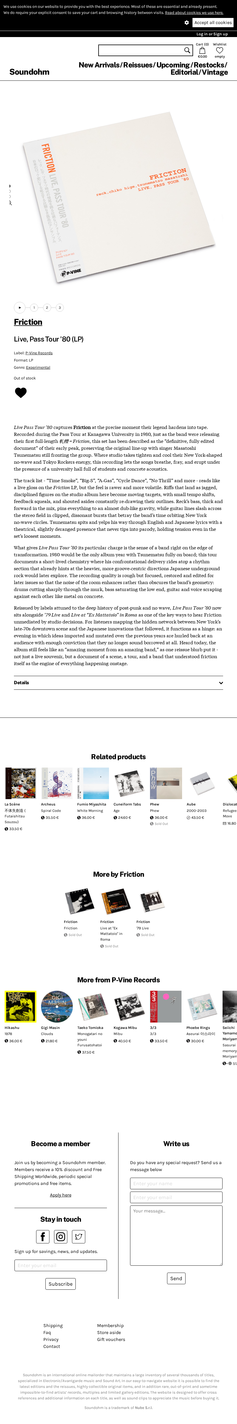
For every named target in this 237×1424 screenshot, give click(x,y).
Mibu (118, 1034)
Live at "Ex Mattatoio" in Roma (111, 934)
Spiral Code (51, 810)
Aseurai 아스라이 (200, 1034)
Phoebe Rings (198, 1027)
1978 (8, 1034)
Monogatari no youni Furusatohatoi (89, 1039)
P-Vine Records (39, 353)
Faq (47, 1332)
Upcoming (173, 64)
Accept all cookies (213, 22)
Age (117, 810)
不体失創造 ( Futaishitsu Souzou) (15, 816)
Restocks (209, 64)
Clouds (47, 1034)
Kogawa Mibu (125, 1027)
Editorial (184, 72)
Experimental (38, 367)
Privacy (50, 1339)
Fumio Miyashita (91, 804)
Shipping (53, 1325)
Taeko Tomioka (90, 1027)
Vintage (215, 72)
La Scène (12, 804)
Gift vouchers (111, 1339)
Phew (154, 804)
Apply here (60, 1195)
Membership (110, 1325)
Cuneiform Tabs (127, 804)
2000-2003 (197, 810)
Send (176, 1278)
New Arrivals (99, 64)
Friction (28, 321)
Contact (51, 1346)
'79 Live (142, 928)
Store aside (109, 1332)
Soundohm (29, 71)
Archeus (48, 804)
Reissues (137, 64)
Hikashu (12, 1027)
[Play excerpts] (19, 307)
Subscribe (61, 1284)
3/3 (153, 1027)
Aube (191, 804)
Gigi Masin (50, 1027)
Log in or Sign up (212, 34)
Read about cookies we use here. (194, 12)
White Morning (90, 810)
